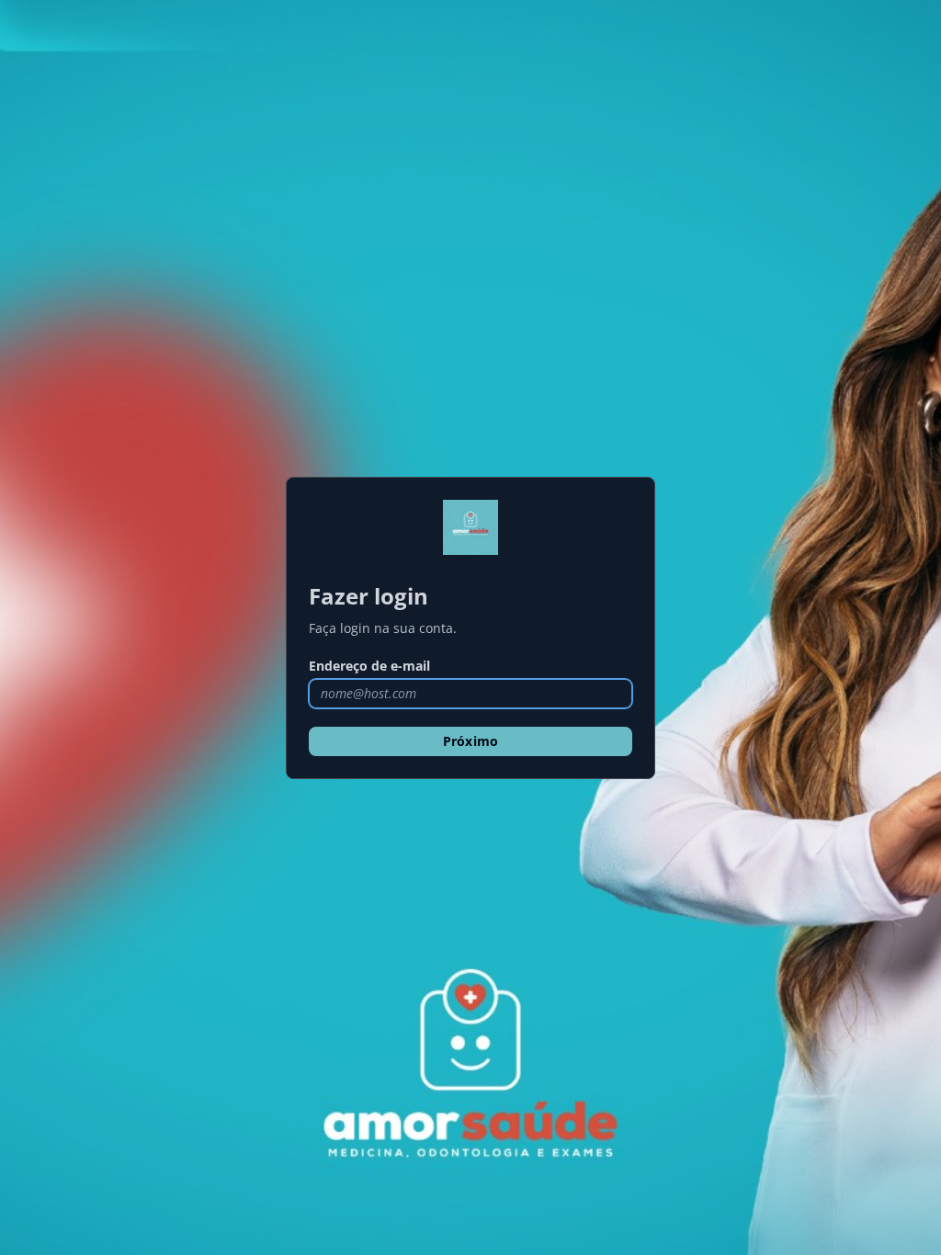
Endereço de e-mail (369, 665)
